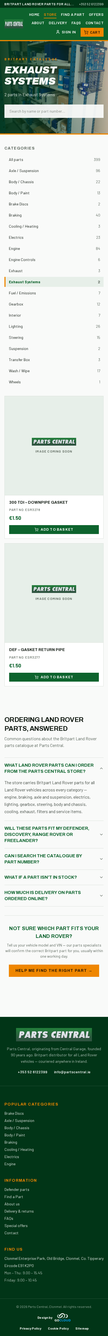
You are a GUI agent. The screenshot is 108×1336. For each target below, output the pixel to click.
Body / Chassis (16, 1127)
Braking (10, 1142)
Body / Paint (14, 1135)
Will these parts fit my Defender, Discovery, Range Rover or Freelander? (46, 834)
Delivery (58, 22)
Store (50, 14)
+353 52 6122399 (91, 4)
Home (34, 14)
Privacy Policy (30, 1328)
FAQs (76, 22)
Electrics (11, 1156)
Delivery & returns (19, 1211)
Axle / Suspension (19, 1120)
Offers (96, 14)
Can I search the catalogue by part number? (43, 858)
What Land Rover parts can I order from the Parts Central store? (49, 768)
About (38, 22)
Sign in (69, 31)
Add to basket (57, 530)
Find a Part (72, 14)
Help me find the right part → (54, 971)
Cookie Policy (58, 1328)
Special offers (16, 1225)
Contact (95, 22)
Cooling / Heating (19, 1149)
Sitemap (82, 1328)
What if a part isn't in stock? (40, 877)
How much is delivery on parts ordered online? (42, 895)
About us (12, 1203)
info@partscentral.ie (72, 1071)
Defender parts (16, 1189)
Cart (95, 32)
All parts (54, 159)
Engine (10, 1163)
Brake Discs (14, 1113)
